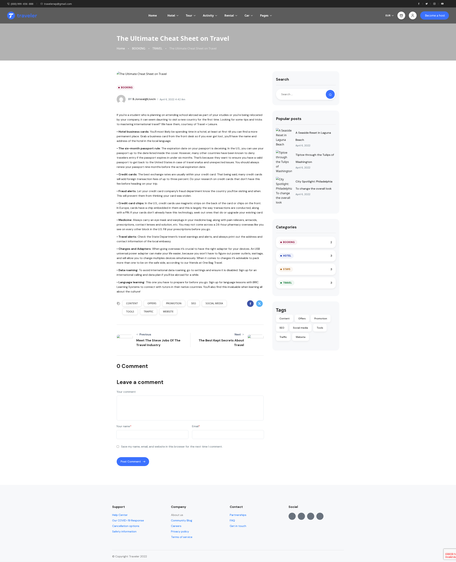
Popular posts (288, 118)
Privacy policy (180, 531)
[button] (401, 15)
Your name (123, 426)
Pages (264, 15)
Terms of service (181, 537)
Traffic (148, 311)
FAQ (232, 520)
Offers (151, 303)
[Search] (330, 94)
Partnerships (238, 515)
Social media (214, 303)
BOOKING (138, 48)
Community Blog (181, 520)
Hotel (171, 15)
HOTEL (287, 255)
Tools (130, 311)
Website (168, 311)
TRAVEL (157, 48)
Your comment (126, 392)
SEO (193, 303)
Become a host (435, 15)
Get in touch (238, 526)
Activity (208, 15)
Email (196, 426)
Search (282, 79)
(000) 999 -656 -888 (22, 4)
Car (247, 15)
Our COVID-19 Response (128, 520)
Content (132, 303)
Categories (286, 227)
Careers (176, 526)
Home (152, 15)
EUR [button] (387, 15)
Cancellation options (125, 526)
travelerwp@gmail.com (58, 4)
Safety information (124, 531)
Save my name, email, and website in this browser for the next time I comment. (171, 446)
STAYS (286, 269)
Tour (189, 15)
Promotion (174, 303)
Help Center (120, 515)
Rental (229, 15)
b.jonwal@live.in (142, 99)
